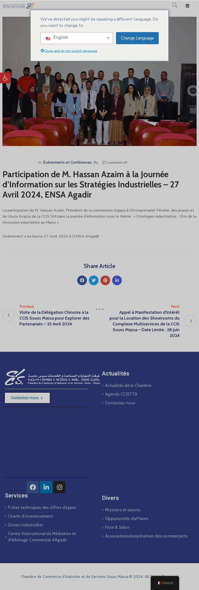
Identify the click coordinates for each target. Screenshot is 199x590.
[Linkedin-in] (46, 487)
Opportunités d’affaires (127, 518)
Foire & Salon (117, 527)
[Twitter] (94, 280)
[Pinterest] (105, 280)
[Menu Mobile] (187, 6)
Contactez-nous (120, 402)
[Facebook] (82, 280)
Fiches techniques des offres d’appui (42, 507)
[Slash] (99, 309)
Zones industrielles (25, 524)
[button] (5, 78)
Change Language (137, 38)
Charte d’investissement (30, 516)
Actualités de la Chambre (128, 385)
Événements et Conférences (67, 162)
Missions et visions (122, 509)
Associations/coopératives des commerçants (146, 536)
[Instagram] (59, 487)
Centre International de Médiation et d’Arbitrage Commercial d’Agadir (42, 536)
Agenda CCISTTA (121, 394)
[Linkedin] (117, 280)
